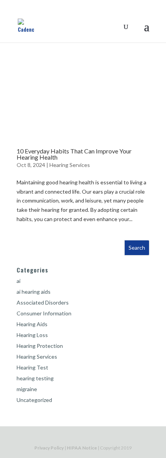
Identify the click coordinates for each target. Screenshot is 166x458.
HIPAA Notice (82, 448)
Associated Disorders (43, 302)
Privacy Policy (49, 448)
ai (18, 281)
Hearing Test (32, 367)
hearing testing (35, 378)
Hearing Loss (32, 335)
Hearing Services (69, 165)
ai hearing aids (34, 291)
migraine (27, 389)
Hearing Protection (40, 345)
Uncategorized (34, 400)
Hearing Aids (32, 324)
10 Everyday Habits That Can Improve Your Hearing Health (74, 154)
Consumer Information (44, 313)
